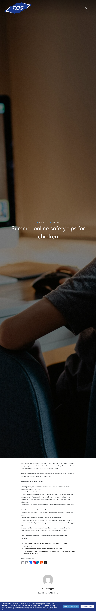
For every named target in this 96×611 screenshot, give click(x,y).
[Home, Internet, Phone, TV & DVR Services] (18, 7)
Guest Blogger (48, 589)
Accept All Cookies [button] (87, 606)
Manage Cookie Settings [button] (71, 606)
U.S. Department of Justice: (35, 543)
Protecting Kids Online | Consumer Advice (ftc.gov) (43, 548)
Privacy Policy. (48, 609)
